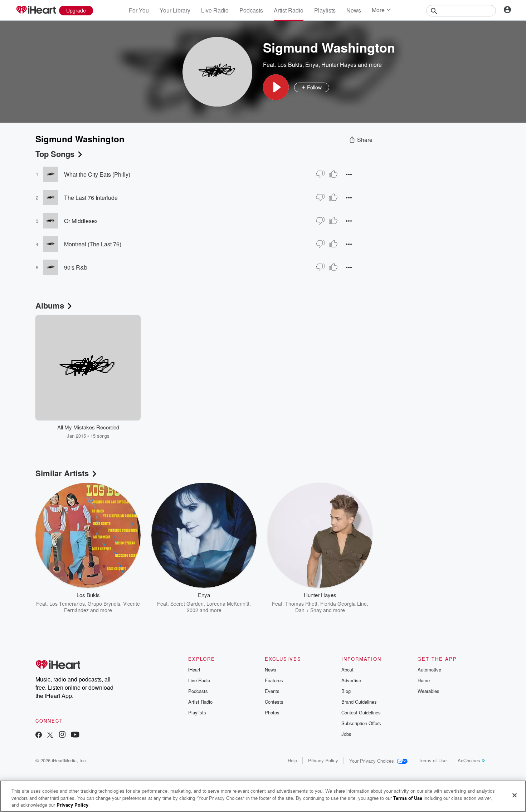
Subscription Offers (361, 723)
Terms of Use (433, 760)
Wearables (428, 691)
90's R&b (75, 267)
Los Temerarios (67, 603)
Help (292, 760)
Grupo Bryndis (104, 603)
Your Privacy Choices (371, 760)
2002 (192, 610)
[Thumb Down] (320, 174)
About (347, 669)
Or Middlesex (81, 221)
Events (272, 691)
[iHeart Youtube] (75, 735)
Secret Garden (187, 603)
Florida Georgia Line (343, 603)
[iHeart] (35, 10)
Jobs (346, 733)
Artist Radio (288, 10)
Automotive (429, 669)
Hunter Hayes (338, 64)
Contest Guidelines (361, 712)
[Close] (514, 795)
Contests (274, 701)
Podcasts (251, 10)
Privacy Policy (323, 760)
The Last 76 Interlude (91, 197)
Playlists (325, 10)
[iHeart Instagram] (62, 735)
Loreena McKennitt (227, 603)
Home (424, 680)
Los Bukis (289, 64)
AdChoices (469, 760)
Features (274, 680)
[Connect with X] (50, 735)
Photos (272, 712)
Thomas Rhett (301, 603)
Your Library (175, 10)
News (353, 10)
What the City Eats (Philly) (97, 174)
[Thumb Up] (333, 174)
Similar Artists (62, 473)
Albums (49, 305)
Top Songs (54, 153)
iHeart (194, 669)
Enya (311, 64)
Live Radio (215, 10)
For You (139, 10)
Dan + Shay (308, 610)
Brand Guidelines (359, 701)
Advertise (351, 680)
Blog (346, 691)
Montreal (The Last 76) (92, 244)
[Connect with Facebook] (38, 735)
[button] (276, 87)
